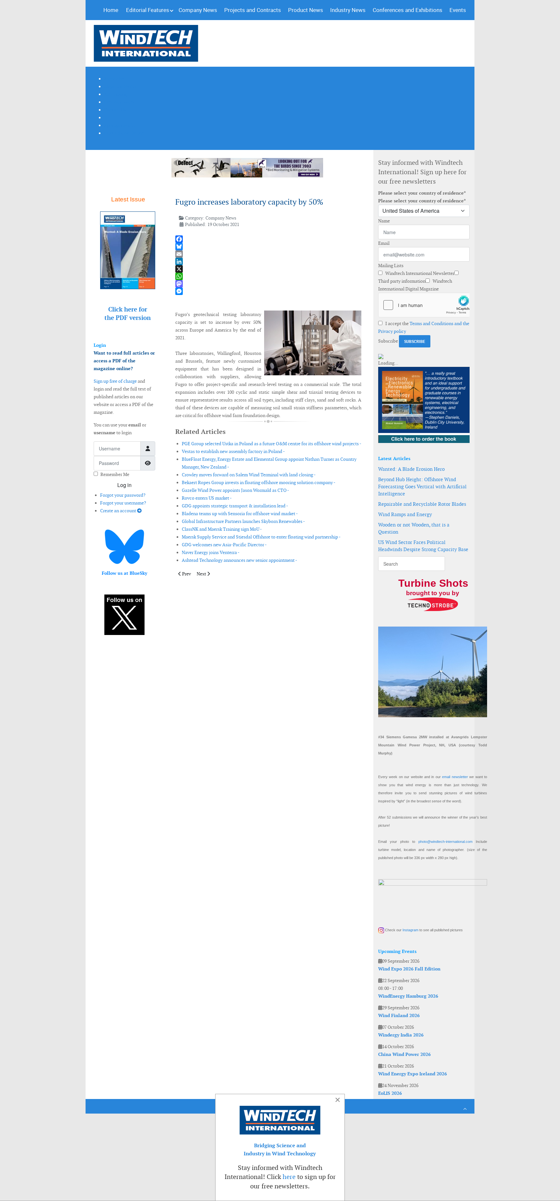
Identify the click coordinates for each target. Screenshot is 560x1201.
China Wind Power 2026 (404, 1054)
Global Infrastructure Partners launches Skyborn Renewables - (243, 521)
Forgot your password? (123, 495)
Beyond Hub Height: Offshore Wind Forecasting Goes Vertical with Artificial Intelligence (422, 486)
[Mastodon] (268, 284)
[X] (268, 269)
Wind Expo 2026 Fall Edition (409, 969)
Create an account (118, 511)
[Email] (268, 254)
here (289, 1177)
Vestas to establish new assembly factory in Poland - (233, 451)
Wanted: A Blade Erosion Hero (411, 469)
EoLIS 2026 (390, 1093)
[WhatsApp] (268, 276)
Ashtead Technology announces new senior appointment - (239, 560)
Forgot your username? (123, 503)
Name (384, 221)
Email (384, 243)
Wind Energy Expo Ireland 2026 (412, 1074)
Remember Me (114, 474)
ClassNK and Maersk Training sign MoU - (222, 529)
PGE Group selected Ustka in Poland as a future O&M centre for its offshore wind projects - (271, 444)
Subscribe (388, 341)
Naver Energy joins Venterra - (210, 552)
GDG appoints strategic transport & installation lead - (235, 506)
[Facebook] (268, 239)
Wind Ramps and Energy (405, 514)
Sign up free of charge (115, 381)
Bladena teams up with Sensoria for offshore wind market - (240, 513)
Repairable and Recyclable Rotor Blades (422, 504)
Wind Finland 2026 (399, 1015)
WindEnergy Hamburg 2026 (408, 996)
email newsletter (455, 777)
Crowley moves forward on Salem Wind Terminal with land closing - (249, 475)
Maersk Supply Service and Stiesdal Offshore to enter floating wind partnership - (261, 537)
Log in (124, 485)
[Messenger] (268, 291)
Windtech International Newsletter (419, 273)
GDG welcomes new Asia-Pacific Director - (224, 545)
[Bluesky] (268, 246)
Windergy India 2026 (401, 1035)
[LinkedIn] (268, 261)
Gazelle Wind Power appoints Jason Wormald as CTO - (235, 490)
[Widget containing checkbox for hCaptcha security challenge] (424, 305)
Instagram (410, 930)
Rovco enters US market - (207, 498)
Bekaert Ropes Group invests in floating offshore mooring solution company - (258, 482)
